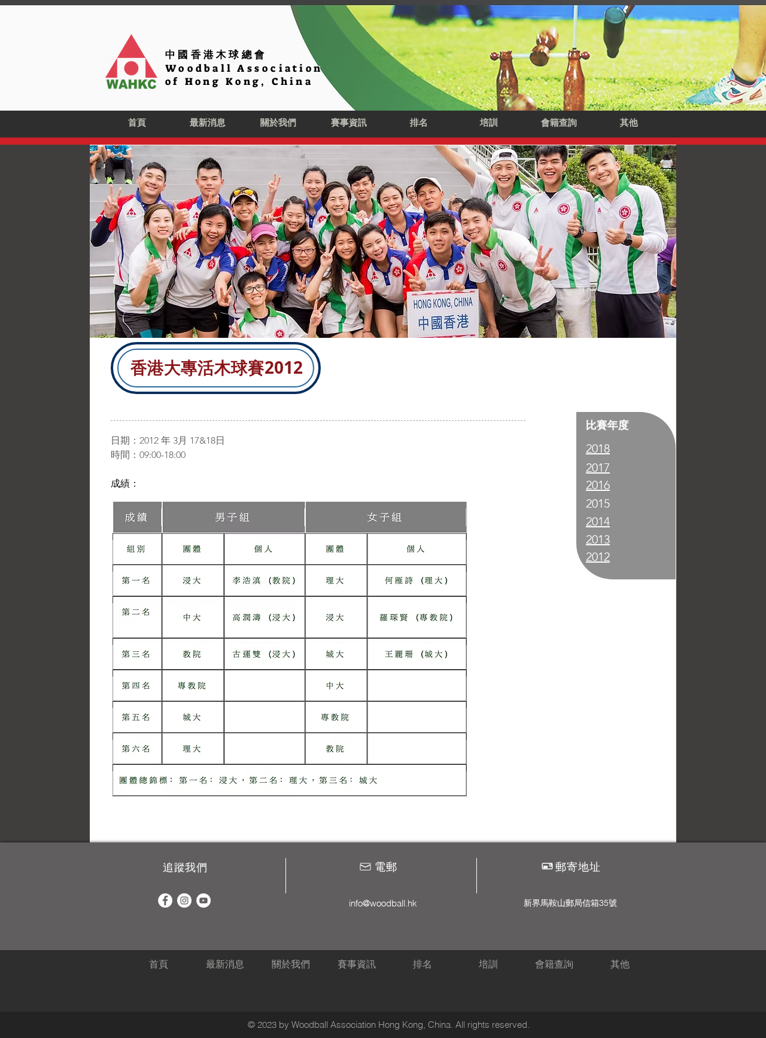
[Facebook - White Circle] (165, 900)
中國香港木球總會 (216, 54)
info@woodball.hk (383, 903)
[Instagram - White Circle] (184, 900)
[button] (278, 123)
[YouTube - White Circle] (203, 900)
